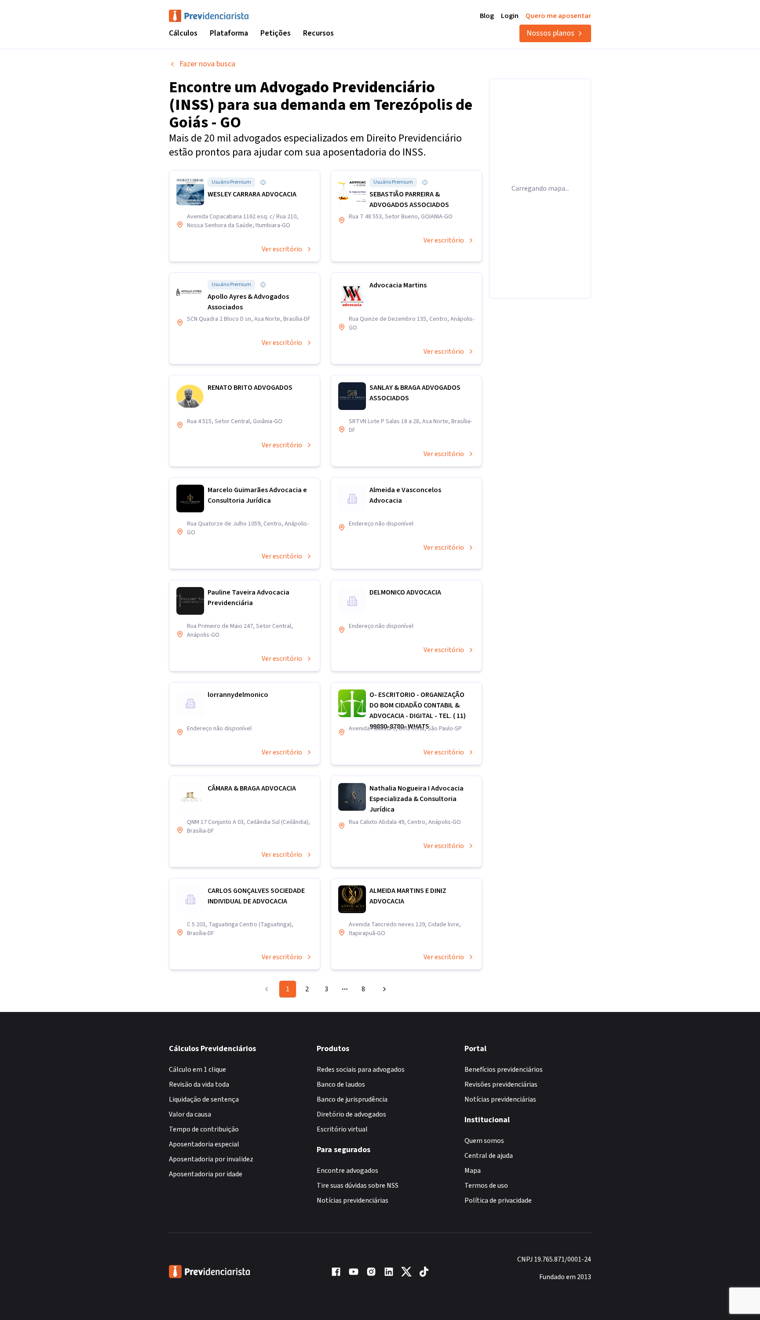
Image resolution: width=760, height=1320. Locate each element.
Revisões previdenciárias (500, 1084)
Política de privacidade (498, 1200)
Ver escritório (282, 249)
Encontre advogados (347, 1171)
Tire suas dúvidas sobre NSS (357, 1185)
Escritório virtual (342, 1129)
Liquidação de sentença (204, 1099)
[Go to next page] (383, 989)
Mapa (472, 1171)
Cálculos (183, 33)
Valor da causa (190, 1114)
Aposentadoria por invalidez (211, 1159)
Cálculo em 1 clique (197, 1069)
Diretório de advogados (351, 1114)
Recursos (318, 33)
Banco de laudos (341, 1084)
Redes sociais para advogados (361, 1069)
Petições (275, 33)
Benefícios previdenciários (503, 1069)
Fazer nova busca (207, 64)
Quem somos (484, 1141)
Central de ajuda (488, 1156)
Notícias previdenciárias (352, 1200)
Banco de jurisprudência (352, 1099)
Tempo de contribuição (204, 1129)
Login (510, 16)
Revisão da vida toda (199, 1084)
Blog (487, 16)
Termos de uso (486, 1185)
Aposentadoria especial (204, 1144)
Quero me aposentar (558, 16)
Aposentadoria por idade (205, 1174)
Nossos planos (550, 33)
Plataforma (229, 33)
